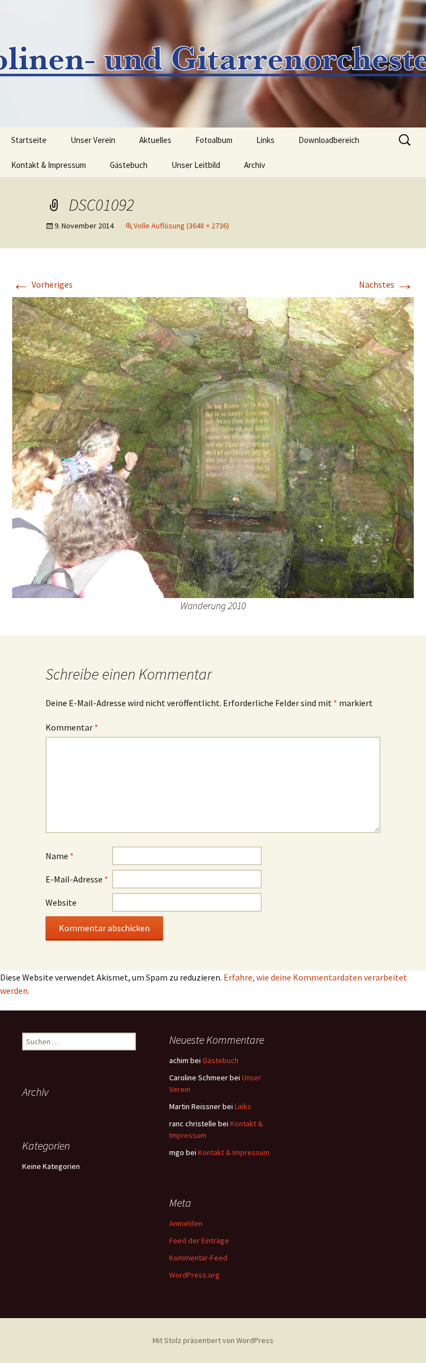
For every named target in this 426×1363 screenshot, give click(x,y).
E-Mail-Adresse (76, 879)
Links (265, 140)
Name (59, 855)
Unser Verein (92, 140)
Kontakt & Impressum (48, 165)
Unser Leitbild (195, 165)
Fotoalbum (213, 140)
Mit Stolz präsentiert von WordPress (213, 1340)
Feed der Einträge (199, 1240)
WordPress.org (194, 1275)
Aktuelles (155, 140)
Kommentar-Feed (198, 1258)
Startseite (29, 140)
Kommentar (71, 727)
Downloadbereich (328, 140)
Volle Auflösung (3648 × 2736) (181, 226)
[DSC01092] (213, 446)
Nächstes (386, 284)
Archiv (254, 165)
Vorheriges (42, 284)
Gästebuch (129, 165)
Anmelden (185, 1223)
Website (61, 902)
